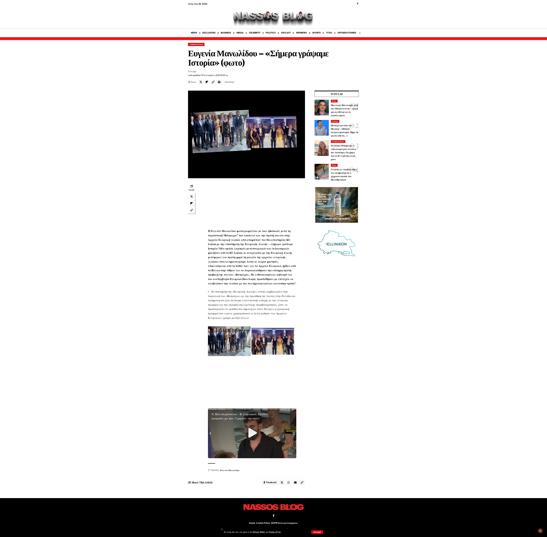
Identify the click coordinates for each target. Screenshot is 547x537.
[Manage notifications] (540, 530)
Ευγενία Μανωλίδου (229, 470)
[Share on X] (201, 82)
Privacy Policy (259, 531)
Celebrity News (196, 44)
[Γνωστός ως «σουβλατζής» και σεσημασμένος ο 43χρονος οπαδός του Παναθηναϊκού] (322, 172)
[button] (317, 532)
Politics (335, 121)
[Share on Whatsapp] (289, 482)
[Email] (295, 482)
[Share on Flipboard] (207, 82)
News (334, 101)
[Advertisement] (201, 15)
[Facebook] (357, 3)
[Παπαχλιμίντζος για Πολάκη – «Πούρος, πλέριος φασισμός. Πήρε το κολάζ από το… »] (322, 128)
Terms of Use (275, 531)
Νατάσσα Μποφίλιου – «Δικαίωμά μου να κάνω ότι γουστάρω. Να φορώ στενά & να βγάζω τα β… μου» (343, 152)
